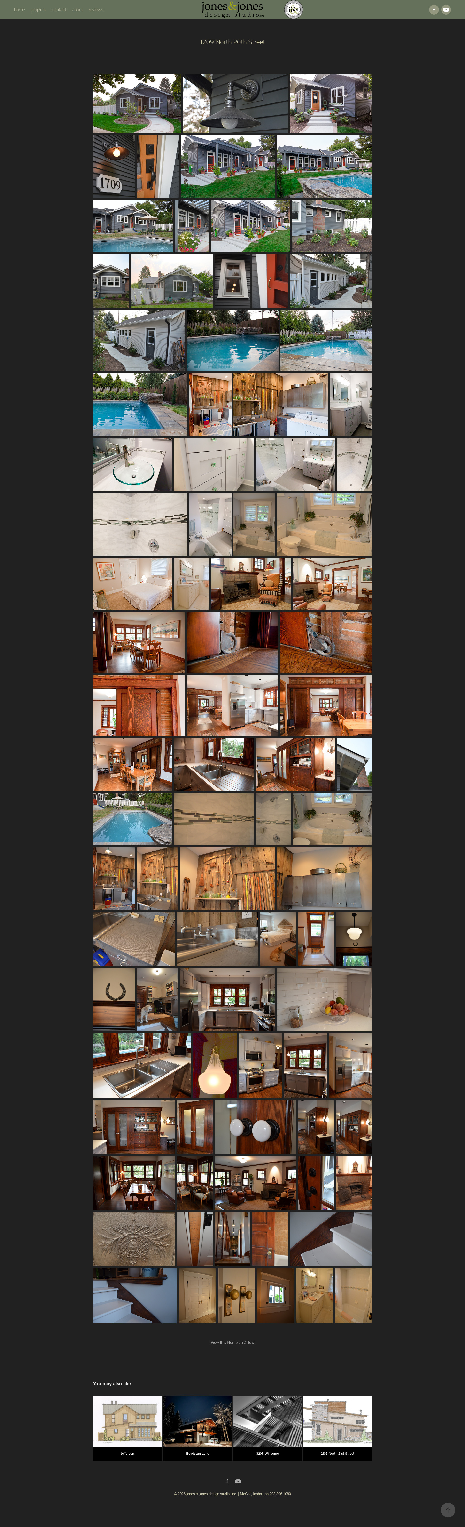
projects (38, 9)
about (77, 9)
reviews (96, 9)
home (19, 9)
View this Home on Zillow (232, 1342)
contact (59, 9)
